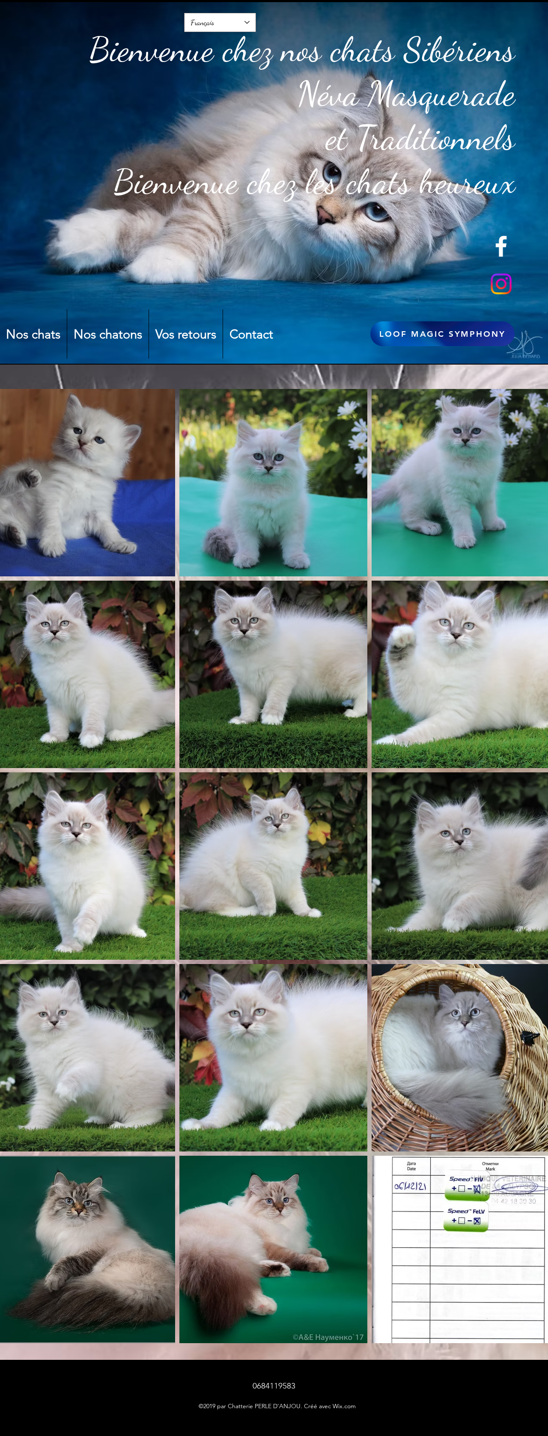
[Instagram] (501, 284)
